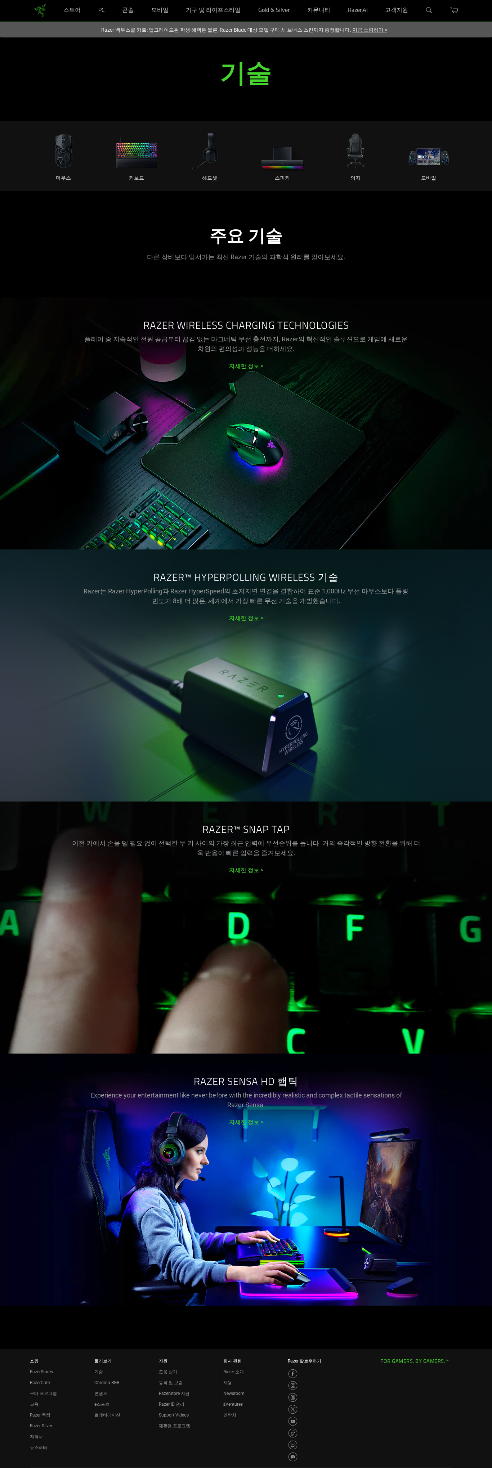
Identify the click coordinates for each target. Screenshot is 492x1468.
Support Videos (174, 1415)
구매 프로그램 (43, 1393)
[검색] (429, 10)
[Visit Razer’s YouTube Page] (293, 1421)
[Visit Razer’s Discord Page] (293, 1457)
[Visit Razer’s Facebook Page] (293, 1374)
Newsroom (234, 1393)
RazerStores (41, 1371)
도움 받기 (168, 1371)
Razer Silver (41, 1425)
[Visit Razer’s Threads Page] (293, 1397)
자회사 (36, 1436)
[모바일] (428, 149)
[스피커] (282, 149)
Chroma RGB (106, 1382)
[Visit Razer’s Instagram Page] (293, 1386)
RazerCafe (40, 1382)
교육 (34, 1404)
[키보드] (136, 149)
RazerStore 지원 (174, 1393)
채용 (227, 1382)
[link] (39, 10)
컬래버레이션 (107, 1415)
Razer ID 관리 (171, 1404)
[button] (454, 10)
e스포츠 (101, 1404)
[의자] (355, 149)
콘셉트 (100, 1393)
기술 (98, 1371)
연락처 (229, 1415)
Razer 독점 (40, 1415)
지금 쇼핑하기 (369, 30)
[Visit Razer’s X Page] (293, 1409)
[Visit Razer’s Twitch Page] (293, 1445)
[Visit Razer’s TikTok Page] (293, 1433)
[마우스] (63, 149)
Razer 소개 (233, 1371)
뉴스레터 (38, 1447)
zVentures (233, 1404)
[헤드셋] (209, 149)
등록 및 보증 (171, 1382)
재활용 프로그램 (174, 1425)
